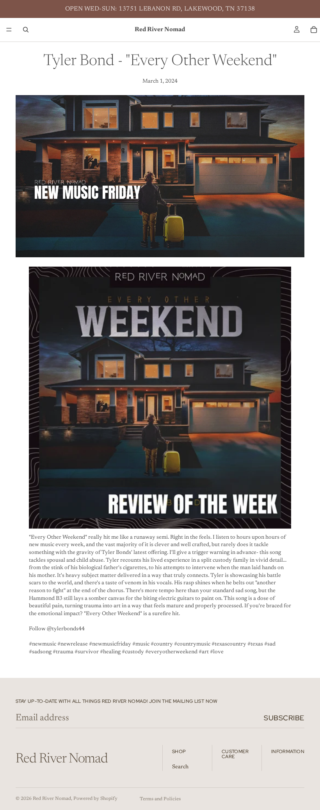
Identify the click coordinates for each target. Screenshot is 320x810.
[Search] (25, 29)
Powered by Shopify (95, 798)
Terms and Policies (160, 799)
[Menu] (9, 30)
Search (180, 767)
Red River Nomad (52, 798)
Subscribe (284, 717)
